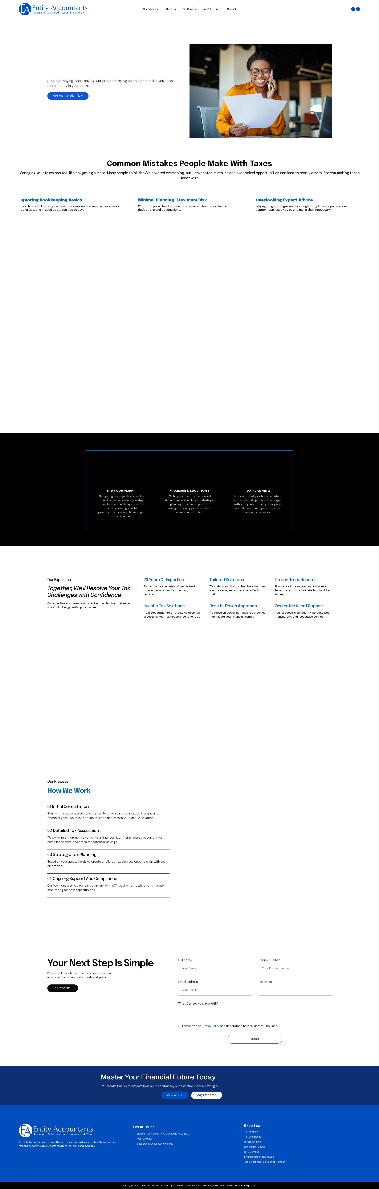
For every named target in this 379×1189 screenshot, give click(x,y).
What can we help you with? (198, 1003)
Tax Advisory (251, 1132)
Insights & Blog (212, 9)
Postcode (265, 982)
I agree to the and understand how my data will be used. (230, 1026)
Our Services (190, 9)
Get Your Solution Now (68, 96)
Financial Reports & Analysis (259, 1157)
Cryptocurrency (252, 1142)
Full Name (185, 960)
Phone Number (269, 960)
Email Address (188, 982)
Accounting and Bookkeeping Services (264, 1162)
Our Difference (151, 9)
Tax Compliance (252, 1137)
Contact (231, 9)
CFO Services (251, 1152)
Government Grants (254, 1147)
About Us (171, 9)
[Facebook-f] (353, 9)
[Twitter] (358, 9)
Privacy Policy (210, 1026)
